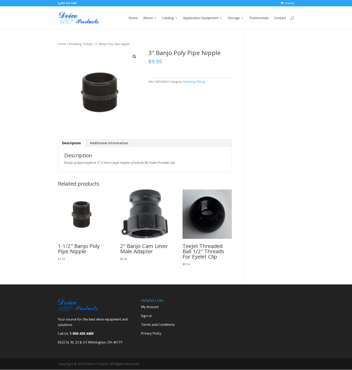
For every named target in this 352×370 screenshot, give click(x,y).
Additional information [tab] (109, 143)
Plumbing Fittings (80, 44)
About (148, 18)
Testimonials (259, 18)
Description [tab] (71, 143)
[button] (134, 56)
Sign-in (146, 316)
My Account (150, 307)
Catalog (168, 18)
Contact (280, 18)
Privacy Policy (151, 333)
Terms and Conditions (158, 324)
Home (133, 18)
